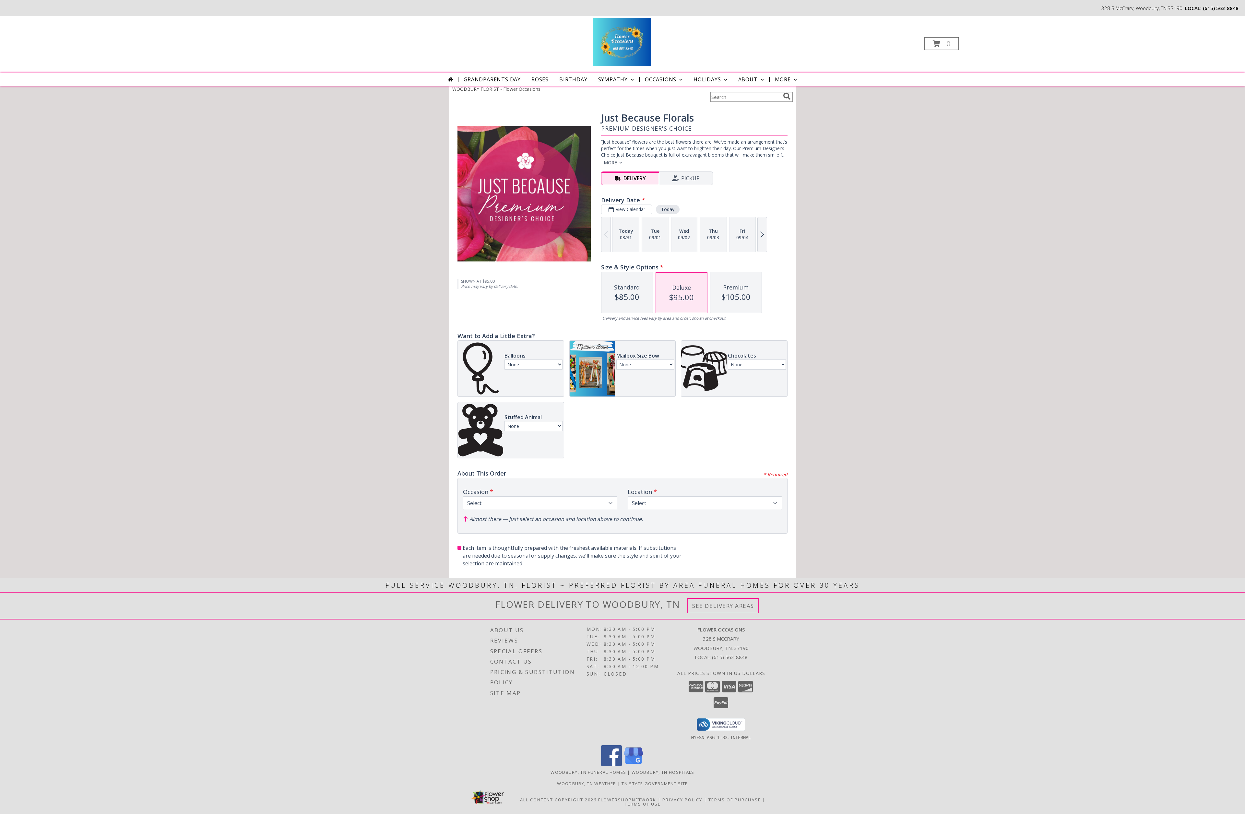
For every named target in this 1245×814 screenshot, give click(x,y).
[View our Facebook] (611, 764)
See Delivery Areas (723, 605)
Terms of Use (643, 804)
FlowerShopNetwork (627, 800)
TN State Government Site (655, 783)
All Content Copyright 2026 (558, 800)
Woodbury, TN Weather (586, 783)
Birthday (573, 79)
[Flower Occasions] (621, 42)
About (748, 79)
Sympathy (613, 79)
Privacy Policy (682, 800)
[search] (786, 96)
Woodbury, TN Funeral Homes (588, 772)
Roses (540, 79)
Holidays (707, 79)
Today (667, 209)
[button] (941, 43)
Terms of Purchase (734, 800)
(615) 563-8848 (1221, 8)
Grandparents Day (492, 79)
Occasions (660, 79)
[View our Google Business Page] (633, 764)
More (783, 79)
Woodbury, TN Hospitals (663, 772)
